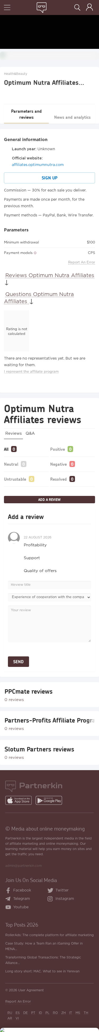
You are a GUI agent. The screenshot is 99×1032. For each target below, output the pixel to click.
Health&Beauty (15, 73)
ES (18, 1013)
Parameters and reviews (26, 114)
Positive (57, 449)
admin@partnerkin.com (23, 865)
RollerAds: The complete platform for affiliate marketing (49, 935)
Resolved (58, 478)
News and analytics (72, 117)
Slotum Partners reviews (39, 749)
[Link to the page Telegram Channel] (9, 899)
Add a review (49, 499)
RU (9, 1013)
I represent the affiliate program (31, 371)
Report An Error (81, 262)
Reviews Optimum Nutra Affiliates (49, 275)
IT (70, 1013)
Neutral (11, 463)
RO (55, 1013)
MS (78, 1013)
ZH (63, 1013)
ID (40, 1013)
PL (47, 1013)
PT (33, 1013)
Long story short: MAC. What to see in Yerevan (42, 971)
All (6, 449)
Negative (58, 463)
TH (86, 1013)
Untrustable (15, 478)
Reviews (13, 433)
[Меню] (7, 8)
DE (25, 1013)
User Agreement (31, 990)
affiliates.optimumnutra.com (38, 165)
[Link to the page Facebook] (8, 891)
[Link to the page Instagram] (51, 899)
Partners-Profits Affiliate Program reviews (49, 720)
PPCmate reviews (28, 691)
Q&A (30, 433)
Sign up (50, 177)
